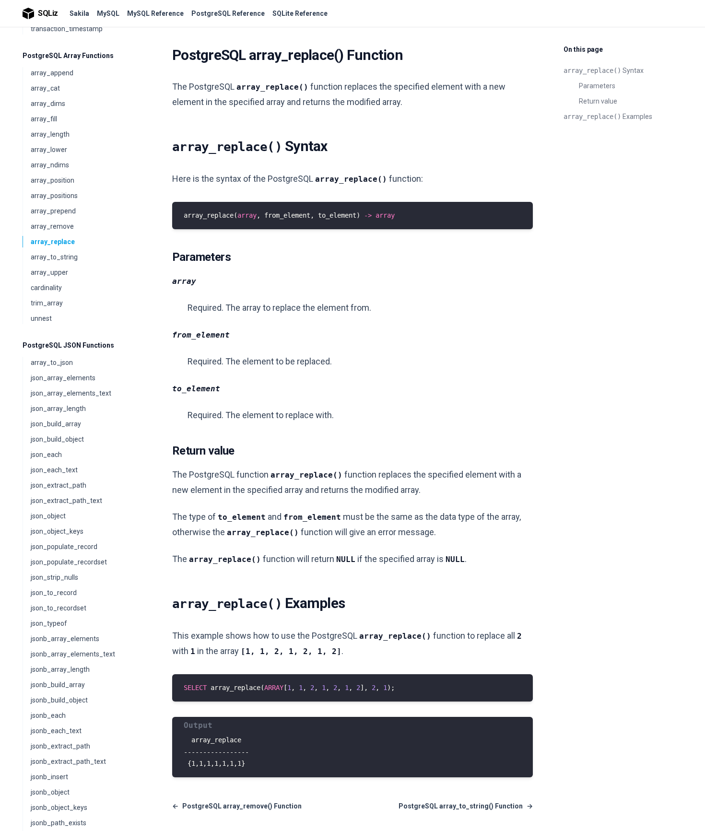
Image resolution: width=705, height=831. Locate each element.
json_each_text (54, 470)
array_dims (48, 103)
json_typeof (49, 623)
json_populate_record (64, 546)
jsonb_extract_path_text (68, 761)
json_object (48, 516)
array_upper (49, 272)
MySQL (108, 13)
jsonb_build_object (59, 700)
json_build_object (57, 439)
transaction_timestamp (67, 29)
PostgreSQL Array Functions (68, 55)
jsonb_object (50, 792)
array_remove (52, 226)
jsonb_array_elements (65, 639)
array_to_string (54, 257)
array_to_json (52, 362)
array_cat (45, 88)
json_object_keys (57, 531)
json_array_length (58, 408)
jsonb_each (48, 715)
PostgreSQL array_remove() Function (237, 806)
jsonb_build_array (58, 685)
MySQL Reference (155, 13)
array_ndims (50, 165)
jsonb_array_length (60, 669)
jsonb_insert (49, 777)
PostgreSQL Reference (228, 13)
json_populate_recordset (69, 562)
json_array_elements (63, 378)
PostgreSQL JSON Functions (68, 345)
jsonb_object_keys (59, 807)
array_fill (44, 119)
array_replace (53, 242)
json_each (46, 454)
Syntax (604, 70)
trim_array (47, 303)
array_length (50, 134)
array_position (52, 180)
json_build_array (56, 424)
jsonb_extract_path (60, 746)
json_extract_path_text (66, 500)
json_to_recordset (58, 608)
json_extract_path (58, 485)
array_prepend (53, 211)
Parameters (597, 86)
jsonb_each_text (56, 731)
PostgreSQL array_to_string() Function (466, 806)
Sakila (79, 13)
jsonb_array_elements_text (73, 654)
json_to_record (54, 593)
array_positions (54, 195)
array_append (52, 73)
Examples (608, 116)
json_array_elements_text (71, 393)
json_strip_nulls (54, 577)
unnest (41, 318)
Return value (598, 101)
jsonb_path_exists (58, 823)
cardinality (46, 288)
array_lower (49, 149)
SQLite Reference (300, 13)
